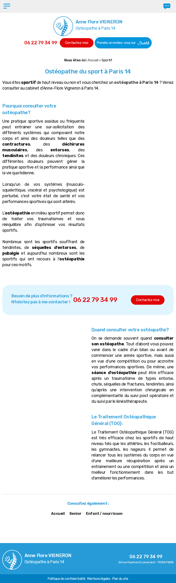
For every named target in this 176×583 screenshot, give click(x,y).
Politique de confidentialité (66, 579)
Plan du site (120, 579)
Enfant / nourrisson (104, 513)
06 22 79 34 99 (40, 42)
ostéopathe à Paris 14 (136, 82)
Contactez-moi (76, 43)
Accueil (93, 60)
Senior (75, 513)
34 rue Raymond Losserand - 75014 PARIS (146, 562)
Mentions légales (98, 579)
